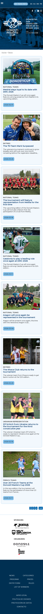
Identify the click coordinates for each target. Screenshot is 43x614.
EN (38, 4)
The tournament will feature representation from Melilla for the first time (20, 202)
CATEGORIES (28, 575)
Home (4, 52)
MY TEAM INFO (21, 4)
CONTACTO (21, 607)
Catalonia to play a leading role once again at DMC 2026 (18, 260)
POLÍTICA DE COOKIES (21, 599)
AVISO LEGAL (21, 595)
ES (31, 4)
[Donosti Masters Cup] (12, 27)
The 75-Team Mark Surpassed (18, 146)
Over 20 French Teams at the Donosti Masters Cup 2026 (18, 484)
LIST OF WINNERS (21, 587)
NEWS (11, 575)
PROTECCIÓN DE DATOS (21, 603)
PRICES (30, 579)
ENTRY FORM (14, 583)
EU (34, 4)
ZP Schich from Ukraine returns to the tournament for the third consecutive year (20, 426)
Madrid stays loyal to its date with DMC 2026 (20, 90)
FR (41, 4)
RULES (31, 583)
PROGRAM (14, 579)
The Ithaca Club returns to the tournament (18, 370)
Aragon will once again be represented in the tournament (19, 316)
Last (40, 508)
